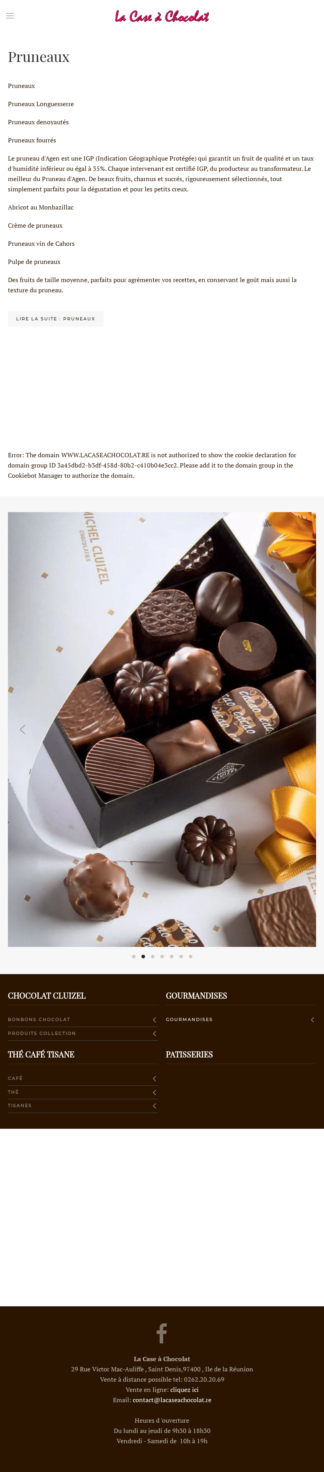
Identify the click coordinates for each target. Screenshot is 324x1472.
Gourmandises (189, 1019)
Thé (13, 1092)
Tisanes (20, 1105)
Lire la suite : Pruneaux (55, 319)
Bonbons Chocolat (39, 1019)
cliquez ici (184, 1389)
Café (15, 1078)
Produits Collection (42, 1033)
